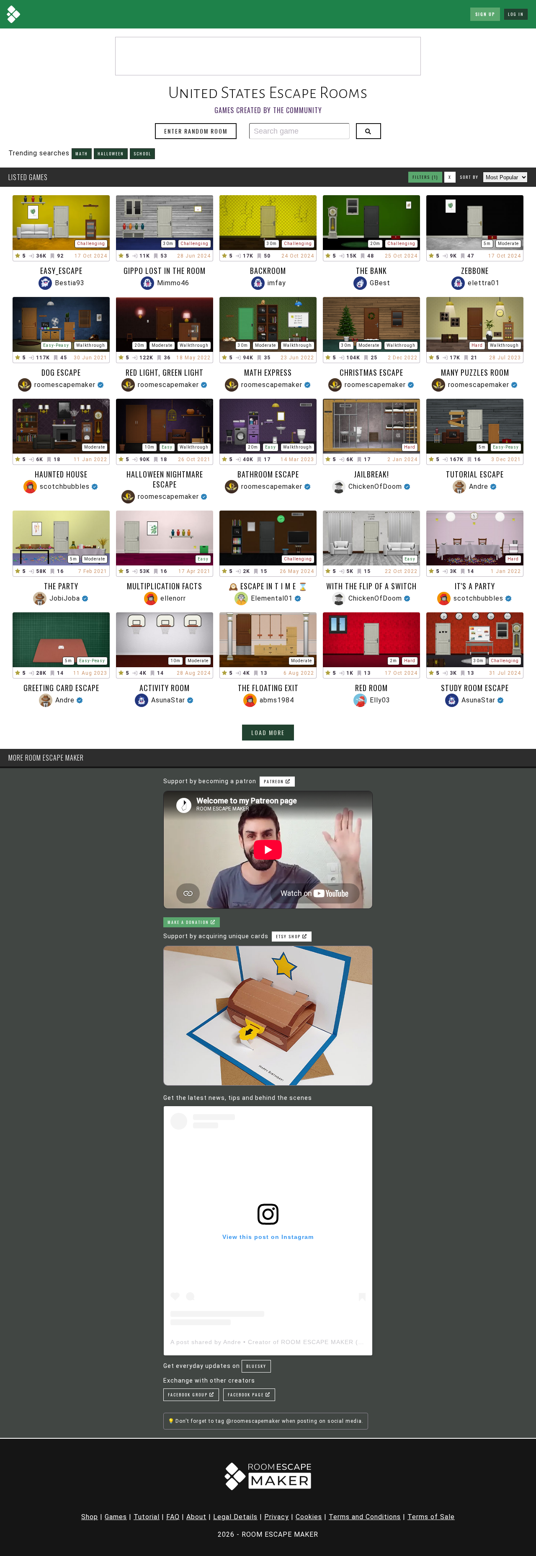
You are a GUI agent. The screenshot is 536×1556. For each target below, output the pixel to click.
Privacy (276, 1517)
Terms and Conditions (365, 1517)
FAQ (173, 1517)
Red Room (371, 687)
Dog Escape (61, 372)
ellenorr (173, 598)
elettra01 (484, 283)
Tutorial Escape (475, 474)
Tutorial (147, 1517)
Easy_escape (61, 270)
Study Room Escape (475, 687)
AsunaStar (168, 700)
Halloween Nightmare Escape (164, 479)
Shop (89, 1517)
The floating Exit (268, 687)
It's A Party (475, 586)
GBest (380, 283)
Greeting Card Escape (61, 687)
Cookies (309, 1517)
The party (61, 586)
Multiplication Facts (164, 586)
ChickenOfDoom (375, 486)
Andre (478, 486)
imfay (277, 283)
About (196, 1517)
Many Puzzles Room (475, 372)
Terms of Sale (431, 1517)
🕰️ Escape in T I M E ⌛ (268, 586)
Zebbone (475, 270)
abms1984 (277, 700)
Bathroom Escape (268, 474)
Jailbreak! (371, 474)
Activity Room (164, 687)
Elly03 (380, 700)
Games (116, 1517)
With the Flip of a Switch (371, 586)
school (142, 153)
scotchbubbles (65, 486)
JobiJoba (64, 598)
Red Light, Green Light (165, 372)
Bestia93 (70, 283)
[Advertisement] (268, 56)
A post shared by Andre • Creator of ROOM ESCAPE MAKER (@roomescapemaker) (296, 1342)
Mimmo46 (173, 283)
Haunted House (61, 474)
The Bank (371, 270)
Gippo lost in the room (165, 270)
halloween (111, 153)
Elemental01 (272, 598)
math (81, 153)
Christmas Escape (371, 372)
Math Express (268, 372)
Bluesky (256, 1366)
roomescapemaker (64, 385)
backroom (268, 270)
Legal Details (235, 1517)
